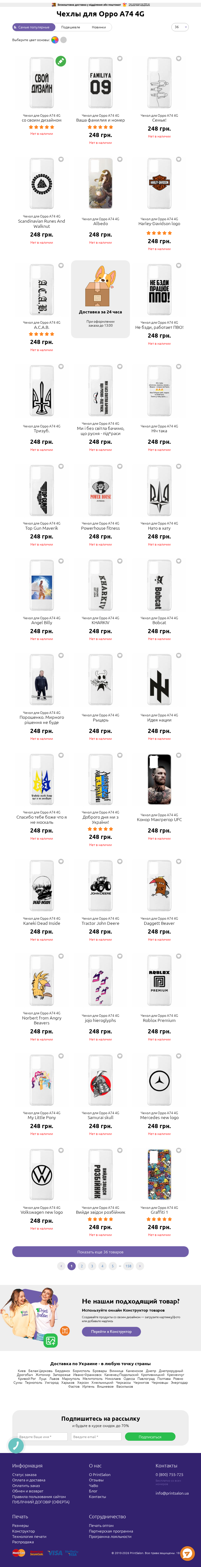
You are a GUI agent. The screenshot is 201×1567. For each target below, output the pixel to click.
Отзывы (96, 1479)
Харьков (68, 1382)
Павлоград (146, 1378)
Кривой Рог (27, 1378)
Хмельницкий (102, 1382)
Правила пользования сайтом (39, 1496)
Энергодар (179, 1382)
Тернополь (33, 1382)
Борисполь (81, 1370)
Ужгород (52, 1382)
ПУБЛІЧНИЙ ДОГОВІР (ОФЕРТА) (41, 1501)
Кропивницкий (152, 1374)
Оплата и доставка (28, 1479)
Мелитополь (92, 1378)
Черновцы (160, 1382)
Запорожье (62, 1374)
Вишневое (105, 1386)
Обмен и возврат (27, 1490)
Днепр (151, 1370)
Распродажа (23, 1541)
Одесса (129, 1378)
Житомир (43, 1374)
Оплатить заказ (26, 1485)
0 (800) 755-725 (169, 1474)
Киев (22, 1370)
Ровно (178, 1378)
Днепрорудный (171, 1370)
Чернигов (141, 1382)
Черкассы (123, 1382)
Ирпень (88, 1386)
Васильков (124, 1386)
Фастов (74, 1386)
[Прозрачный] (63, 40)
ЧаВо (93, 1485)
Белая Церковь (40, 1370)
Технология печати (29, 1536)
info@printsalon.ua (172, 1493)
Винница (116, 1370)
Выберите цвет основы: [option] (31, 40)
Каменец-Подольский (121, 1374)
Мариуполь (71, 1378)
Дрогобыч (25, 1374)
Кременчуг (175, 1374)
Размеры (20, 1525)
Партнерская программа (111, 1530)
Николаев (113, 1378)
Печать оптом (101, 1525)
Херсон (83, 1382)
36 (177, 26)
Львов (54, 1378)
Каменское (134, 1370)
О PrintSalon (100, 1474)
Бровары (100, 1370)
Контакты (97, 1496)
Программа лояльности (110, 1536)
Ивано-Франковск (87, 1374)
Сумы (17, 1382)
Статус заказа (24, 1474)
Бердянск (62, 1370)
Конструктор (23, 1530)
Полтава (164, 1378)
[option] (55, 40)
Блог (93, 1490)
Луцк (43, 1378)
